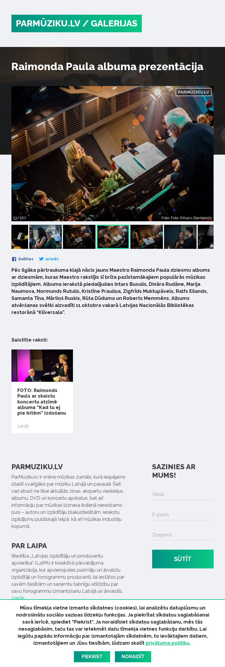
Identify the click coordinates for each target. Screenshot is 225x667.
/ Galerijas (109, 23)
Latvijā (23, 426)
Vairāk (17, 598)
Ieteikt (52, 259)
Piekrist (92, 656)
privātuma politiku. (168, 643)
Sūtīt (183, 559)
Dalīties (25, 259)
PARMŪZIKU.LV (48, 23)
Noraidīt (133, 656)
